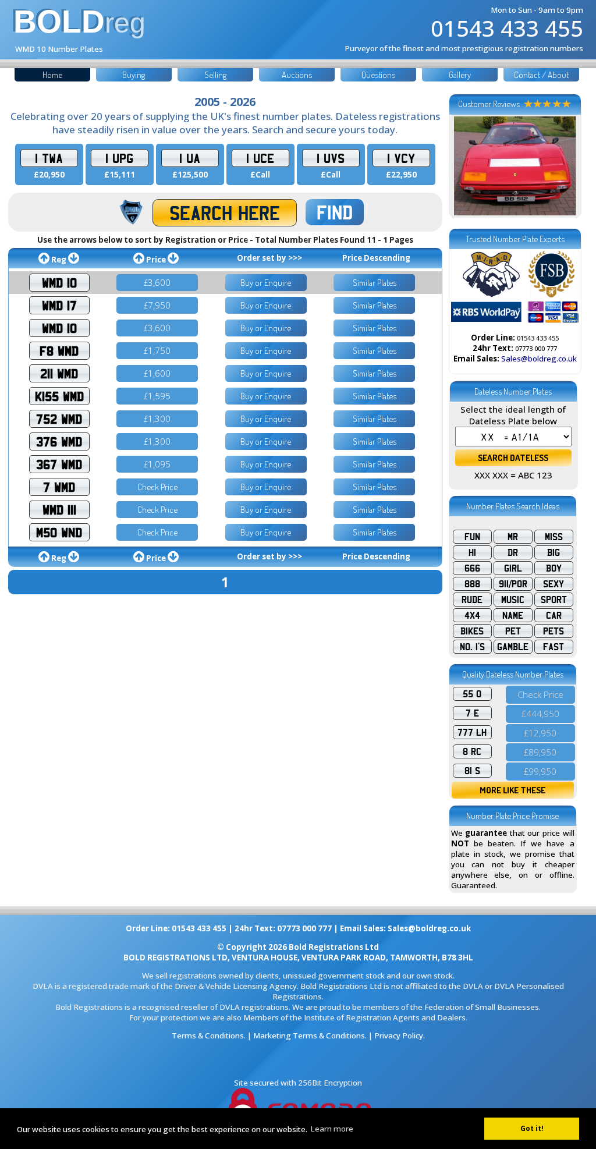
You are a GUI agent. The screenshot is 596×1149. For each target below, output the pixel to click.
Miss (554, 536)
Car (554, 615)
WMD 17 (59, 305)
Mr (513, 536)
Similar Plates (374, 282)
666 (472, 568)
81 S (472, 770)
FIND (335, 212)
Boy (554, 568)
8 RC (472, 751)
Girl (513, 568)
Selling (215, 74)
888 (472, 584)
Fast (553, 646)
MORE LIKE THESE (512, 790)
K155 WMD (59, 396)
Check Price (157, 486)
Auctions (297, 74)
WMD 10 (59, 282)
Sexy (553, 584)
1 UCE (260, 158)
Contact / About (541, 74)
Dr (513, 552)
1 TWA (49, 158)
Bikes (472, 631)
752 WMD (59, 419)
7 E (472, 713)
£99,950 (540, 771)
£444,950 (540, 713)
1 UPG (119, 158)
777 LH (472, 732)
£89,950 (540, 752)
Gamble (512, 646)
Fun (472, 536)
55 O (472, 694)
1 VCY (401, 158)
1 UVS (331, 158)
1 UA (189, 158)
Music (512, 599)
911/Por (513, 584)
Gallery (460, 74)
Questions (378, 74)
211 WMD (59, 373)
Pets (553, 631)
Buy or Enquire (265, 282)
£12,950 (540, 733)
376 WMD (59, 441)
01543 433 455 (507, 28)
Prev (466, 166)
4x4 (472, 615)
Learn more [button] (331, 1128)
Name (512, 615)
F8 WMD (59, 351)
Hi (472, 552)
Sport (554, 599)
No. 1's (472, 646)
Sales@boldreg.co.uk (539, 358)
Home (52, 74)
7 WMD (59, 487)
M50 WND (59, 532)
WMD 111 (59, 509)
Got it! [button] (532, 1128)
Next (564, 166)
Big (553, 552)
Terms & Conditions (208, 1035)
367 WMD (59, 464)
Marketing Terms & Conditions (309, 1035)
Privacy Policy (398, 1035)
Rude (472, 599)
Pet (513, 631)
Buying (133, 74)
